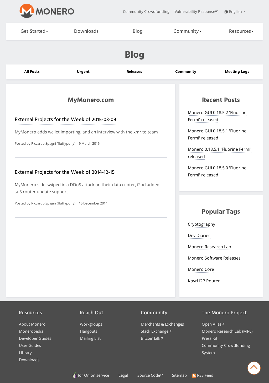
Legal (123, 375)
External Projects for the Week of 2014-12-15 (65, 172)
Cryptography (201, 224)
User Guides (30, 345)
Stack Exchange (154, 331)
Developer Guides (35, 338)
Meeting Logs (237, 72)
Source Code (148, 375)
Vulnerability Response (195, 11)
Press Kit (209, 338)
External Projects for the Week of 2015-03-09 (65, 120)
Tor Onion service (93, 375)
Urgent (83, 72)
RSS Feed (205, 375)
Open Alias (211, 324)
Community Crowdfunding (146, 11)
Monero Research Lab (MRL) (227, 331)
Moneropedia (31, 331)
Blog (138, 31)
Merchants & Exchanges (162, 324)
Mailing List (90, 338)
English (236, 11)
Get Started (32, 31)
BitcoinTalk (150, 338)
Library (25, 352)
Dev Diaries (199, 235)
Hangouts (88, 331)
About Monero (32, 324)
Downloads (86, 31)
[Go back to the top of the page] (254, 368)
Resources (240, 31)
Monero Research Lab (209, 247)
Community (186, 31)
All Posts (32, 72)
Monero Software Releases (214, 258)
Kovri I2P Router (204, 281)
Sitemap (179, 375)
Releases (134, 72)
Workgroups (91, 324)
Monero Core (201, 269)
